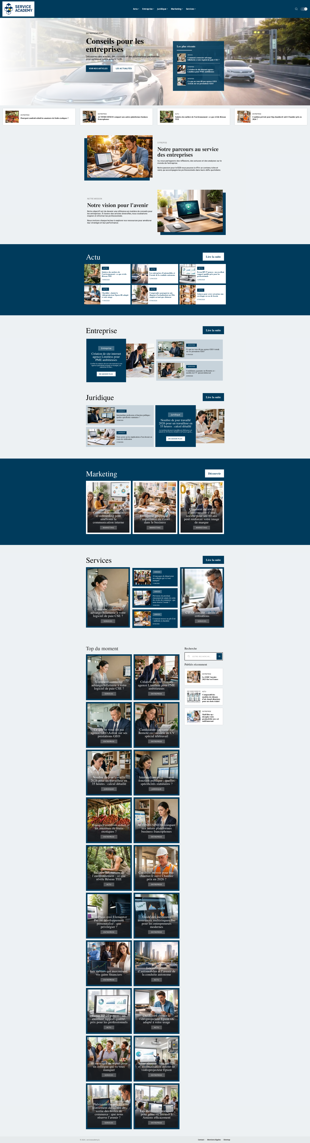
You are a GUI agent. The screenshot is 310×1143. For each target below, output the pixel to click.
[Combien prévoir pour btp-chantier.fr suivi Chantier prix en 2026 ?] (244, 117)
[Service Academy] (18, 9)
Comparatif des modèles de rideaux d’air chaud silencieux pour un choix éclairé (211, 698)
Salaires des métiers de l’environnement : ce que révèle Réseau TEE (200, 117)
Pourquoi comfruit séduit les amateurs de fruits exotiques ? (45, 118)
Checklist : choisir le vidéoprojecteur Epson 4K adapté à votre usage (115, 295)
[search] (296, 9)
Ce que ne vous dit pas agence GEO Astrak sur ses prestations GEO (202, 82)
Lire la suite (213, 256)
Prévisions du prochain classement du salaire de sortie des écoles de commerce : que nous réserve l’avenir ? (164, 598)
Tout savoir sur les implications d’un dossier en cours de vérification (134, 438)
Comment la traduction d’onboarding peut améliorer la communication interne (108, 517)
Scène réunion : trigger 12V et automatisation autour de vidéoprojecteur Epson (156, 1066)
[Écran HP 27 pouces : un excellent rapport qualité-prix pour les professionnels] (187, 273)
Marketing (101, 473)
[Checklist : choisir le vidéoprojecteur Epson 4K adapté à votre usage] (92, 294)
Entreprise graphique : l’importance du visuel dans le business (155, 518)
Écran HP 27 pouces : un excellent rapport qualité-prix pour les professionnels (210, 274)
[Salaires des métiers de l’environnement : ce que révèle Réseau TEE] (166, 117)
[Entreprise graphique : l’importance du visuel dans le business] (155, 507)
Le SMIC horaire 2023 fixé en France (210, 678)
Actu (177, 114)
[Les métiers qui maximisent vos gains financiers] (108, 963)
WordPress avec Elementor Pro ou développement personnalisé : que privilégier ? (109, 921)
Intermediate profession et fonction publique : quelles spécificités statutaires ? (133, 416)
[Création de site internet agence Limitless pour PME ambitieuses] (181, 69)
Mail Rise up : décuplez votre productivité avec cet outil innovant (210, 717)
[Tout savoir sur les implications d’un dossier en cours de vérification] (101, 437)
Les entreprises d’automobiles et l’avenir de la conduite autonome (162, 274)
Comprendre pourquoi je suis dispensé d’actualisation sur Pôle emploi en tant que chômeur (162, 295)
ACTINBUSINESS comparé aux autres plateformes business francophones (123, 117)
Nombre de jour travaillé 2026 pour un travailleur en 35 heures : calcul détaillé (175, 423)
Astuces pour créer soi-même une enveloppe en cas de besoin (210, 295)
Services (190, 55)
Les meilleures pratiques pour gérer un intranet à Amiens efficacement (156, 1114)
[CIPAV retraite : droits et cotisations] (202, 597)
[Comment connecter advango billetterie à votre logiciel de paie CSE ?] (181, 57)
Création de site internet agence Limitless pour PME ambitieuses (201, 70)
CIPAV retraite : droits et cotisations (202, 614)
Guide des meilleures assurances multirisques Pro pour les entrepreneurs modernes (156, 921)
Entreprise (191, 67)
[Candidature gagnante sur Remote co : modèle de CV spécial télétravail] (171, 371)
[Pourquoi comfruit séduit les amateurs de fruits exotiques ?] (12, 117)
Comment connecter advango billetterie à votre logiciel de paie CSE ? (203, 58)
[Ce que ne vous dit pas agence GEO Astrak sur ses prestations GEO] (181, 81)
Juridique (100, 397)
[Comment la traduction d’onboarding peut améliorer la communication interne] (108, 507)
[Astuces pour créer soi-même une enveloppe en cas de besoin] (187, 294)
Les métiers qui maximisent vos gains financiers (109, 973)
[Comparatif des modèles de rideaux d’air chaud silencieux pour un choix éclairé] (193, 697)
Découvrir (214, 473)
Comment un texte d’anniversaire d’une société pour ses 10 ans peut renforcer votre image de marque (201, 515)
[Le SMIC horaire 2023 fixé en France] (193, 677)
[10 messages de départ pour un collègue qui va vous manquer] (142, 577)
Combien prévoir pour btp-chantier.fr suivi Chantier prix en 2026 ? (277, 117)
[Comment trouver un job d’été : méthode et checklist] (142, 618)
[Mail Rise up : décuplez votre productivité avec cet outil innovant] (193, 716)
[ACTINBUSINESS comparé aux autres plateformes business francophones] (89, 117)
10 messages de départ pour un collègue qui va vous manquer (163, 578)
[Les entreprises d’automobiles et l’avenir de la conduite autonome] (140, 273)
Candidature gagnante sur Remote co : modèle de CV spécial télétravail (200, 371)
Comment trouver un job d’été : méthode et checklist (164, 619)
